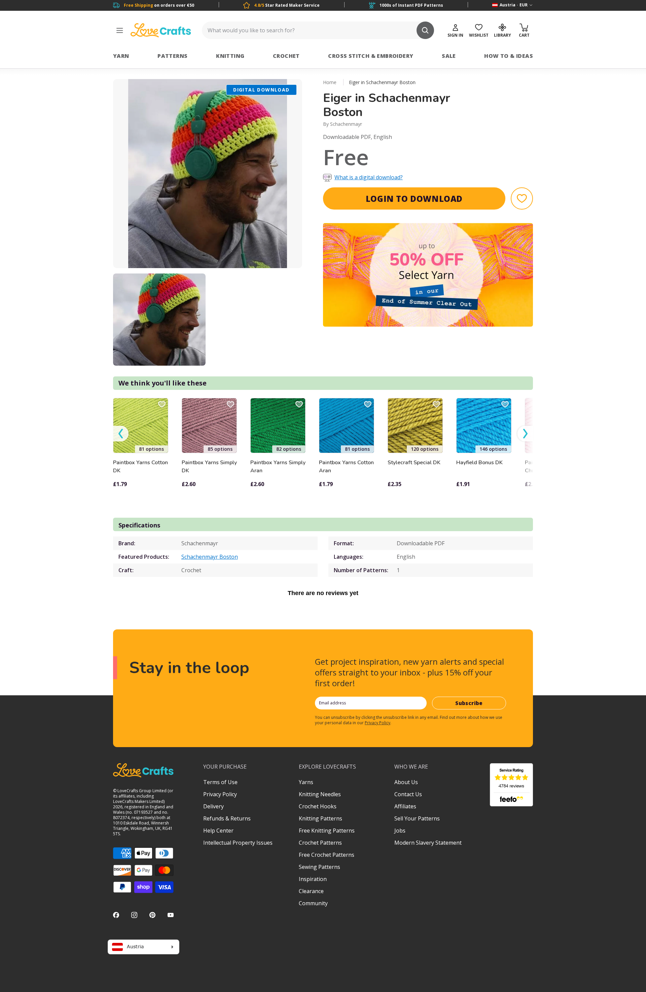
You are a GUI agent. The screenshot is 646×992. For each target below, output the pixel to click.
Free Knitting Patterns (327, 830)
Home (329, 82)
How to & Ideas (508, 56)
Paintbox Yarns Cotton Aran (346, 466)
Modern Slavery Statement (428, 842)
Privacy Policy (377, 723)
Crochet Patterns (320, 842)
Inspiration (313, 879)
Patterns (172, 56)
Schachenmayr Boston (209, 556)
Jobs (399, 830)
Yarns (306, 782)
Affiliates (405, 806)
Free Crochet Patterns (326, 854)
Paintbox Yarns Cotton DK (140, 466)
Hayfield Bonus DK (479, 462)
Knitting (230, 56)
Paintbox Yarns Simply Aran (278, 466)
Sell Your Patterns (417, 818)
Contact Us (408, 794)
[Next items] (525, 434)
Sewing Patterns (319, 867)
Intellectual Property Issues (238, 842)
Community (313, 903)
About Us (406, 782)
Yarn (121, 56)
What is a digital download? (368, 177)
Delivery (213, 806)
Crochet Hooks (317, 806)
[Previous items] (121, 434)
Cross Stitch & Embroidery (370, 56)
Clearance (311, 891)
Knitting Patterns (320, 818)
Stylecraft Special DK (414, 462)
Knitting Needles (320, 794)
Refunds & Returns (227, 818)
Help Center (218, 830)
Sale (449, 56)
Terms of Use (220, 782)
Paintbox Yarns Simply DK (209, 466)
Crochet (286, 56)
